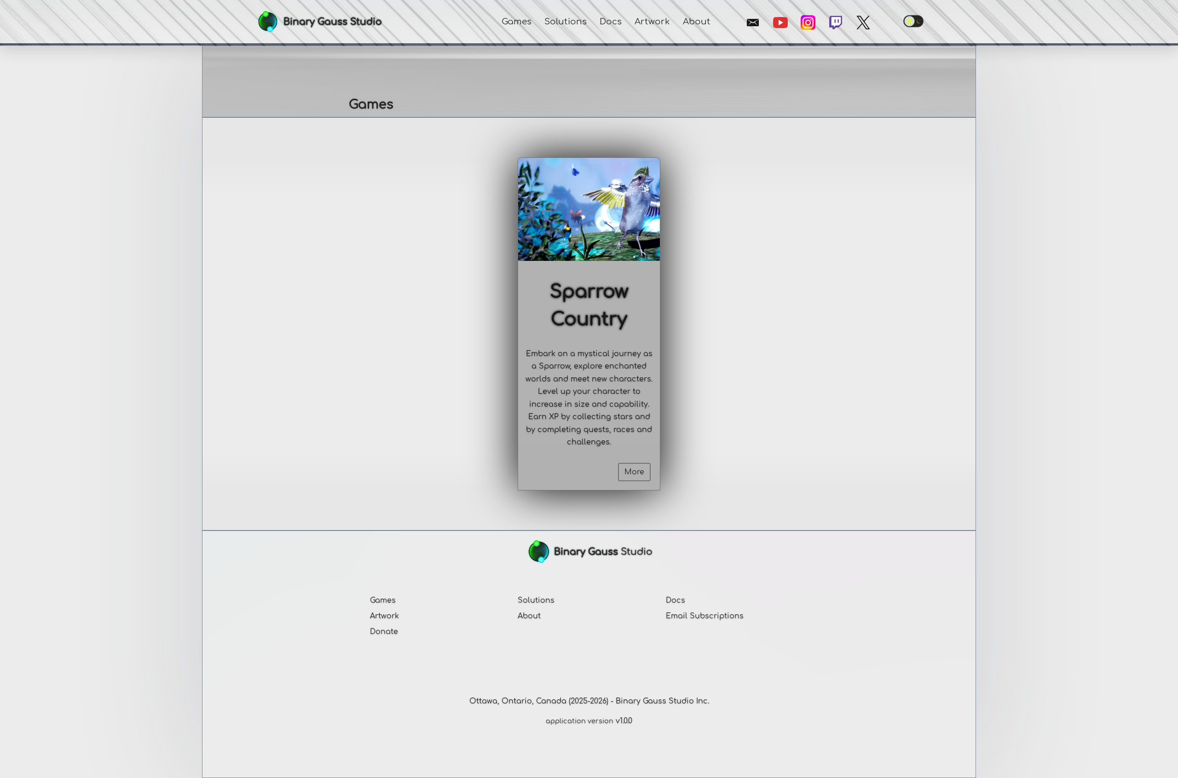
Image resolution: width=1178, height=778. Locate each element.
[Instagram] (808, 22)
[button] (516, 21)
